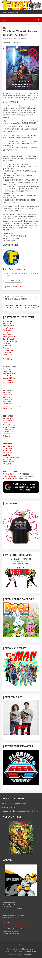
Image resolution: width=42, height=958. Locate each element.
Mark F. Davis (7, 346)
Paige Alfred (7, 355)
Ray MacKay (7, 401)
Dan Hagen (7, 343)
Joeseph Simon (8, 429)
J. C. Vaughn (7, 376)
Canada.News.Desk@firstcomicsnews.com (15, 924)
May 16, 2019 (7, 39)
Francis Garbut (8, 448)
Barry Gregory (8, 328)
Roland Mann (7, 404)
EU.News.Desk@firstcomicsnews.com (13, 935)
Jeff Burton (7, 397)
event (15, 287)
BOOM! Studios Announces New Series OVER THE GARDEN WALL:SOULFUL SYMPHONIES (21, 307)
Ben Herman (7, 330)
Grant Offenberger (9, 425)
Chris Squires (8, 418)
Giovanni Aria (7, 453)
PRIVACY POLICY (10, 952)
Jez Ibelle (6, 455)
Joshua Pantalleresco (11, 457)
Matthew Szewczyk (10, 474)
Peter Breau (7, 434)
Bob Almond (7, 335)
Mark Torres (7, 399)
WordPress (28, 954)
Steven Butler (8, 408)
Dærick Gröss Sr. (9, 339)
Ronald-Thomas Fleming (12, 406)
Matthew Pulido (8, 350)
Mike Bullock (7, 380)
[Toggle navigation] (4, 19)
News (5, 28)
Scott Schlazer (8, 462)
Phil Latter (6, 436)
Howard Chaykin (9, 374)
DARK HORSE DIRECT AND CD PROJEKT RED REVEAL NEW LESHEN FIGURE (21, 298)
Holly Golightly (8, 371)
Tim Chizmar (7, 359)
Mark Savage (7, 348)
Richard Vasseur (9, 476)
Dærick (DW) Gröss (10, 341)
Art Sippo (6, 393)
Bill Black (6, 332)
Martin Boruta (8, 432)
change (9, 287)
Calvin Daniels (8, 446)
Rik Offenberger (8, 478)
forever (20, 287)
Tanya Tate (7, 357)
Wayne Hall (7, 464)
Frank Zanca (7, 451)
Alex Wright (7, 323)
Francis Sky (7, 423)
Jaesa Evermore (9, 427)
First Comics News (20, 39)
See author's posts (13, 281)
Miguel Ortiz (7, 352)
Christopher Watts (9, 337)
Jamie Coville (8, 395)
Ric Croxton (7, 459)
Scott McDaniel (8, 382)
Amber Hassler (8, 326)
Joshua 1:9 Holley (9, 378)
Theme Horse (31, 952)
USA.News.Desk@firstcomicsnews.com (13, 911)
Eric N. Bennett (8, 420)
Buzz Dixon (7, 369)
